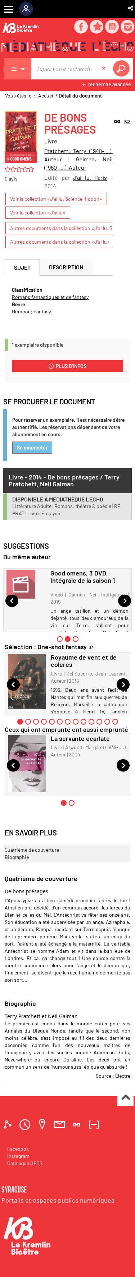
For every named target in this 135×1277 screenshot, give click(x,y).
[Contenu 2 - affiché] (68, 639)
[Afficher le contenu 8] (75, 722)
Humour (21, 311)
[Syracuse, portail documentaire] (67, 47)
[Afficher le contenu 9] (83, 722)
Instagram (18, 1156)
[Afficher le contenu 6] (60, 722)
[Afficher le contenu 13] (115, 722)
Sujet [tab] (22, 267)
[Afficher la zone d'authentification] (28, 9)
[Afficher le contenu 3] (75, 639)
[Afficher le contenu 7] (68, 722)
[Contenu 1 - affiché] (20, 722)
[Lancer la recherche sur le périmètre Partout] (123, 68)
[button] (131, 8)
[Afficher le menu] (8, 9)
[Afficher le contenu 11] (99, 722)
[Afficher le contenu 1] (60, 639)
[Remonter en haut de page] (125, 1098)
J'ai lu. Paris (90, 177)
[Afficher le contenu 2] (28, 722)
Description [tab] (66, 267)
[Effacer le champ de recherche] (104, 68)
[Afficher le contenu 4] (44, 722)
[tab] (8, 1124)
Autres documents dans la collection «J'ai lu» (60, 242)
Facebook (18, 1149)
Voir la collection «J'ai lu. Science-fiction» (56, 199)
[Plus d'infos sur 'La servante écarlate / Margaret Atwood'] (26, 763)
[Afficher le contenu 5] (52, 722)
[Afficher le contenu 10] (91, 722)
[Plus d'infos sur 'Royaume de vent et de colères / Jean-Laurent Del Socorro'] (26, 681)
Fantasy (42, 311)
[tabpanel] (58, 300)
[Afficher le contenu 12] (107, 722)
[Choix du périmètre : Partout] (18, 68)
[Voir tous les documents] (91, 647)
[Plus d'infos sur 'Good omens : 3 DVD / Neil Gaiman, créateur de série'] (26, 584)
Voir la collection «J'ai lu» (38, 212)
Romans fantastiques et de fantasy (50, 297)
